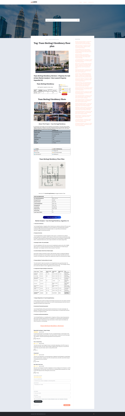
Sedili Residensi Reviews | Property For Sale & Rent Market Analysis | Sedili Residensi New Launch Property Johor (83, 92)
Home (46, 39)
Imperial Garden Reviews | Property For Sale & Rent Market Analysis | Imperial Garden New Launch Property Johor (83, 88)
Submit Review (38, 401)
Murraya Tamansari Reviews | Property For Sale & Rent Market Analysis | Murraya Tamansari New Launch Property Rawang (83, 42)
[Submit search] (77, 20)
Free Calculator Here (52, 217)
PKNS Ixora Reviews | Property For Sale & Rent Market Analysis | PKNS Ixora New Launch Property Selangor (83, 46)
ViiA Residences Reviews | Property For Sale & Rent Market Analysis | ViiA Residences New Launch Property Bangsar (83, 124)
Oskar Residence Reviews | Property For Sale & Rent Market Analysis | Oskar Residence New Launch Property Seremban (83, 100)
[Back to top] (93, 413)
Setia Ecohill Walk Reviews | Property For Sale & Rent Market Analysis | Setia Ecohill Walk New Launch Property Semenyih (83, 112)
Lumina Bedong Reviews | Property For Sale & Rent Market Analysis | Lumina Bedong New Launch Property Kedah (83, 60)
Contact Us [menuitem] (91, 2)
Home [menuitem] (80, 2)
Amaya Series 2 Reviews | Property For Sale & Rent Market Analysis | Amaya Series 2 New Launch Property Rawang (83, 79)
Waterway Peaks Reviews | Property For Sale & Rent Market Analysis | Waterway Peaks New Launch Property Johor (83, 70)
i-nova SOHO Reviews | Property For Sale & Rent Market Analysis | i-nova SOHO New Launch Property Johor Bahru (83, 120)
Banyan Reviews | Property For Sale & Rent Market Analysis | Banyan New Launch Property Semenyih (83, 116)
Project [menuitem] (85, 2)
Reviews (52, 326)
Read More (64, 94)
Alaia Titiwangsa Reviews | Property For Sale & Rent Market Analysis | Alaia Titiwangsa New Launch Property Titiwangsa (83, 96)
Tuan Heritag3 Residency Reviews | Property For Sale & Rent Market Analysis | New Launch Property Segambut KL (52, 78)
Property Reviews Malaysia (54, 39)
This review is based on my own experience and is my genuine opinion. (52, 399)
